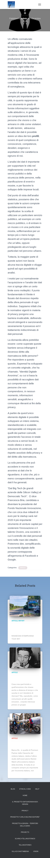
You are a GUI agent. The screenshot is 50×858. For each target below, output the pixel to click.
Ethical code (25, 789)
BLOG (13, 789)
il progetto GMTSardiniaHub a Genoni (25, 803)
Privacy (25, 811)
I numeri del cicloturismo (19, 744)
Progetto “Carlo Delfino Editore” (25, 817)
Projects (25, 832)
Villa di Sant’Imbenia (20, 851)
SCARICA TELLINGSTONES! (25, 839)
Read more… (32, 705)
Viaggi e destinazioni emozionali (24, 678)
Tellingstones (25, 845)
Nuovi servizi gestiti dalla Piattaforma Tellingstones (24, 628)
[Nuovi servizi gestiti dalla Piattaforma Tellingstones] (25, 606)
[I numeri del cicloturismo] (25, 723)
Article (23, 567)
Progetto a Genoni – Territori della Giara (25, 825)
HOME (25, 795)
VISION (35, 851)
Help (37, 789)
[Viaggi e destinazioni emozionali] (25, 657)
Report (21, 621)
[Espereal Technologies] (12, 4)
